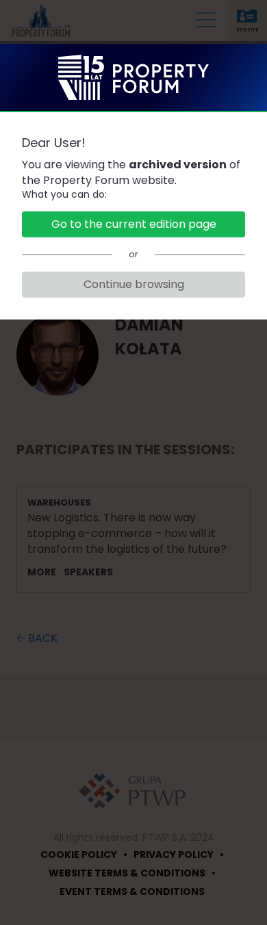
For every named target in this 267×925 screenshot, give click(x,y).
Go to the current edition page (133, 224)
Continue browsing (134, 284)
